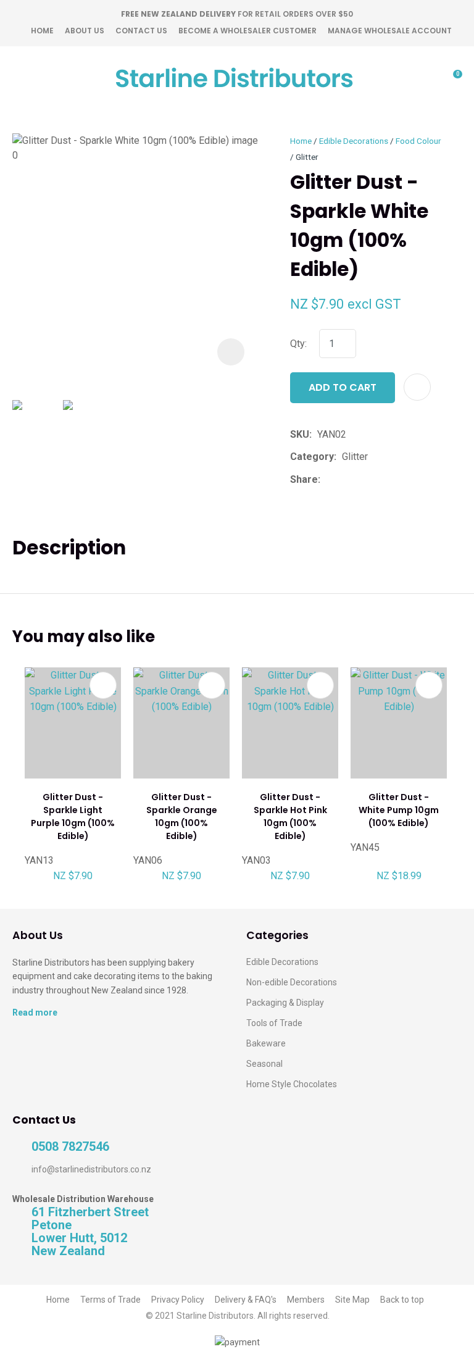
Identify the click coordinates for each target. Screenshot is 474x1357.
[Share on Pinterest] (382, 479)
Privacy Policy (177, 1300)
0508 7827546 (70, 1146)
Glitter (307, 157)
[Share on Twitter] (345, 479)
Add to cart (342, 387)
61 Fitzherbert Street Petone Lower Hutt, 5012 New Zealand (90, 1232)
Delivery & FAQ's (245, 1300)
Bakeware (266, 1043)
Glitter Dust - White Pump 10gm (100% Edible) (399, 810)
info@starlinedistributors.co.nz (91, 1169)
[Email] (363, 479)
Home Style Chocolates (291, 1084)
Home (42, 30)
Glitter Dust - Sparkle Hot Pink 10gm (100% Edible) (290, 816)
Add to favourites (103, 685)
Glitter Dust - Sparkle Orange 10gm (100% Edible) (181, 816)
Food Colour (418, 141)
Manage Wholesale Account (390, 30)
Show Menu (19, 77)
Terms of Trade (110, 1300)
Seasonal (264, 1064)
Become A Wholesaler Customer (247, 30)
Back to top (402, 1300)
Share (304, 479)
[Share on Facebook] (328, 479)
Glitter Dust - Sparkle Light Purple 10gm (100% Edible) (73, 816)
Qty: (298, 343)
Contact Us (141, 30)
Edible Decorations (353, 141)
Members (306, 1300)
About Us (84, 30)
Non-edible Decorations (291, 982)
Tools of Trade (274, 1023)
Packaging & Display (285, 1003)
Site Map (352, 1300)
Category (312, 456)
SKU (299, 434)
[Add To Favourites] (417, 387)
